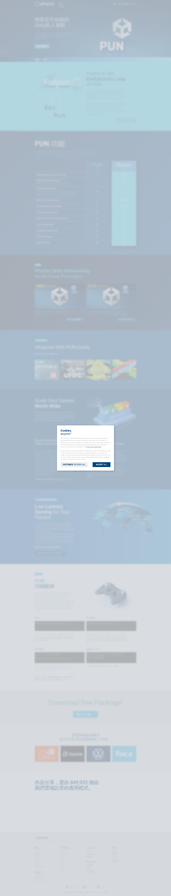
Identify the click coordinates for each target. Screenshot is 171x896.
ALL (101, 464)
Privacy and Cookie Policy (93, 447)
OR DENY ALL (74, 464)
